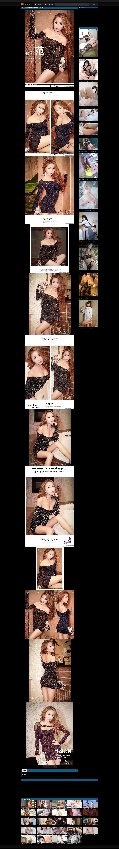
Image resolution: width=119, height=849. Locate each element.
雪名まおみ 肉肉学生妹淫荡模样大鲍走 (59, 843)
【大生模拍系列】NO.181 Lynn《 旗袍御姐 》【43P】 (28, 843)
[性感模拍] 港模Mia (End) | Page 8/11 (85, 328)
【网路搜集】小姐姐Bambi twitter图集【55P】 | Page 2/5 (88, 152)
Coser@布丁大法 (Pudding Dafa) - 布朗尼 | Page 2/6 (88, 81)
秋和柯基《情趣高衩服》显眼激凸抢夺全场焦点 (90, 825)
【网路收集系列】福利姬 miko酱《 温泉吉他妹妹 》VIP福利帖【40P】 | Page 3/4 (88, 242)
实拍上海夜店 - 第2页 (56, 825)
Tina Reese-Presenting (25, 808)
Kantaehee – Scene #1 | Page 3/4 (84, 122)
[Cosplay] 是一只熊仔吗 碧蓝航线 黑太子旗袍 (44, 808)
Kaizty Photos (26, 4)
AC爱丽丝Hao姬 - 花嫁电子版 (57, 817)
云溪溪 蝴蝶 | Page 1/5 (83, 272)
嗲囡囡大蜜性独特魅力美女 (72, 843)
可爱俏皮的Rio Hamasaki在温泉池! (89, 834)
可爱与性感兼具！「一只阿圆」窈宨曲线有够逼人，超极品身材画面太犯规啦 (44, 834)
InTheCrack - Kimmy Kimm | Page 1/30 (85, 137)
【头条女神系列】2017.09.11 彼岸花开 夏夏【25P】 (44, 825)
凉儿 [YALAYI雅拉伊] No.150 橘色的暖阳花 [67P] (28, 817)
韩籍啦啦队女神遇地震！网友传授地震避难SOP (28, 834)
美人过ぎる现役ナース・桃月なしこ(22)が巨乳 (59, 834)
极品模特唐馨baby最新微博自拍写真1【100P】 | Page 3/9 (88, 180)
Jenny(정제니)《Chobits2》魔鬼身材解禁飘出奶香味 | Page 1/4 (88, 211)
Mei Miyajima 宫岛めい (41, 843)
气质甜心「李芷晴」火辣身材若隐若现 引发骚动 (74, 834)
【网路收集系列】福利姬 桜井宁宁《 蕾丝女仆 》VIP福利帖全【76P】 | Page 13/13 (88, 299)
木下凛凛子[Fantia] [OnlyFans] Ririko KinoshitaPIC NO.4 (74, 825)
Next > (55, 766)
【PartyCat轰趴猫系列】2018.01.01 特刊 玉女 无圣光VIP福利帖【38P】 (28, 825)
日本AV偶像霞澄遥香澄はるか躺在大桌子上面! (74, 817)
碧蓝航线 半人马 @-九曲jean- (88, 808)
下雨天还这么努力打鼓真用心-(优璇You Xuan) (59, 808)
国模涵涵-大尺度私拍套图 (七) (88, 817)
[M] (27, 774)
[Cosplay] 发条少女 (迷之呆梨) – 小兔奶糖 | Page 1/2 (88, 108)
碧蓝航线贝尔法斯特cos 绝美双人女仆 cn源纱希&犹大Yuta (44, 817)
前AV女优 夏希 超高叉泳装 (72, 808)
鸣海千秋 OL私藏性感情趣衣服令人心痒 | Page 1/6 (87, 58)
